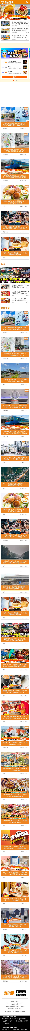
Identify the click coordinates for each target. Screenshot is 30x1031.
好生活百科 (5, 410)
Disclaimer (11, 1008)
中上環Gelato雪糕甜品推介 (16, 1021)
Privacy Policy (18, 1008)
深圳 (4, 384)
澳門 (4, 669)
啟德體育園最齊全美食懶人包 (10, 1018)
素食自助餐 (24, 1029)
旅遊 (4, 462)
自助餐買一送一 (6, 1029)
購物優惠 (5, 128)
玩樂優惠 (14, 39)
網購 (4, 877)
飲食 (4, 206)
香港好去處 (14, 25)
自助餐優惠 (16, 1029)
